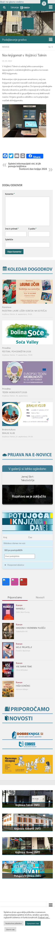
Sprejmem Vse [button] (33, 923)
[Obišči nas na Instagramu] (14, 582)
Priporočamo (15, 597)
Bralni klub (8, 432)
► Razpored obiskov (14, 564)
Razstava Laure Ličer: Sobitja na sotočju (24, 310)
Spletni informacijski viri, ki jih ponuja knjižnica (24, 165)
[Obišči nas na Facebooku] (6, 582)
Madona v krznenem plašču (30, 627)
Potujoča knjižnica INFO (27, 876)
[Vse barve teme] (8, 670)
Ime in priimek (11, 228)
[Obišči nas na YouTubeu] (23, 582)
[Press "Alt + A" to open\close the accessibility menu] (44, 3)
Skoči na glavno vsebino (12, 1)
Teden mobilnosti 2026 (14, 392)
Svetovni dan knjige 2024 (33, 169)
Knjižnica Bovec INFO (27, 852)
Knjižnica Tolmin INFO (27, 805)
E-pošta (32, 228)
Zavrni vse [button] (10, 929)
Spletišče (9, 239)
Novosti (40, 597)
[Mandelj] (8, 612)
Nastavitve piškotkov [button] (13, 923)
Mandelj (20, 608)
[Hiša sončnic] (8, 689)
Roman (19, 605)
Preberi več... (44, 917)
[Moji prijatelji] (8, 650)
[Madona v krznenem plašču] (8, 631)
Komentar (10, 193)
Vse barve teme (24, 666)
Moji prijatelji (24, 647)
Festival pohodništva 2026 (16, 351)
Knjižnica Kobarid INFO (27, 828)
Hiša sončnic (23, 685)
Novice (5, 46)
